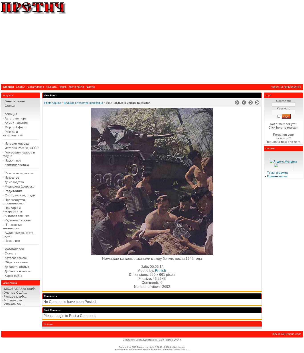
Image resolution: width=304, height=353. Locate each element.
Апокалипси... (14, 304)
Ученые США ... (15, 292)
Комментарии (277, 176)
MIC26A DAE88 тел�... (21, 288)
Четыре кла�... (15, 296)
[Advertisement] (152, 48)
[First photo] (237, 104)
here (297, 141)
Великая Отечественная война (83, 103)
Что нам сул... (14, 300)
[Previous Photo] (243, 104)
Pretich (160, 270)
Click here (276, 127)
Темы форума (277, 172)
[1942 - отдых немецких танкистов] (152, 253)
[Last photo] (257, 104)
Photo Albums (52, 103)
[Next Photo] (250, 104)
